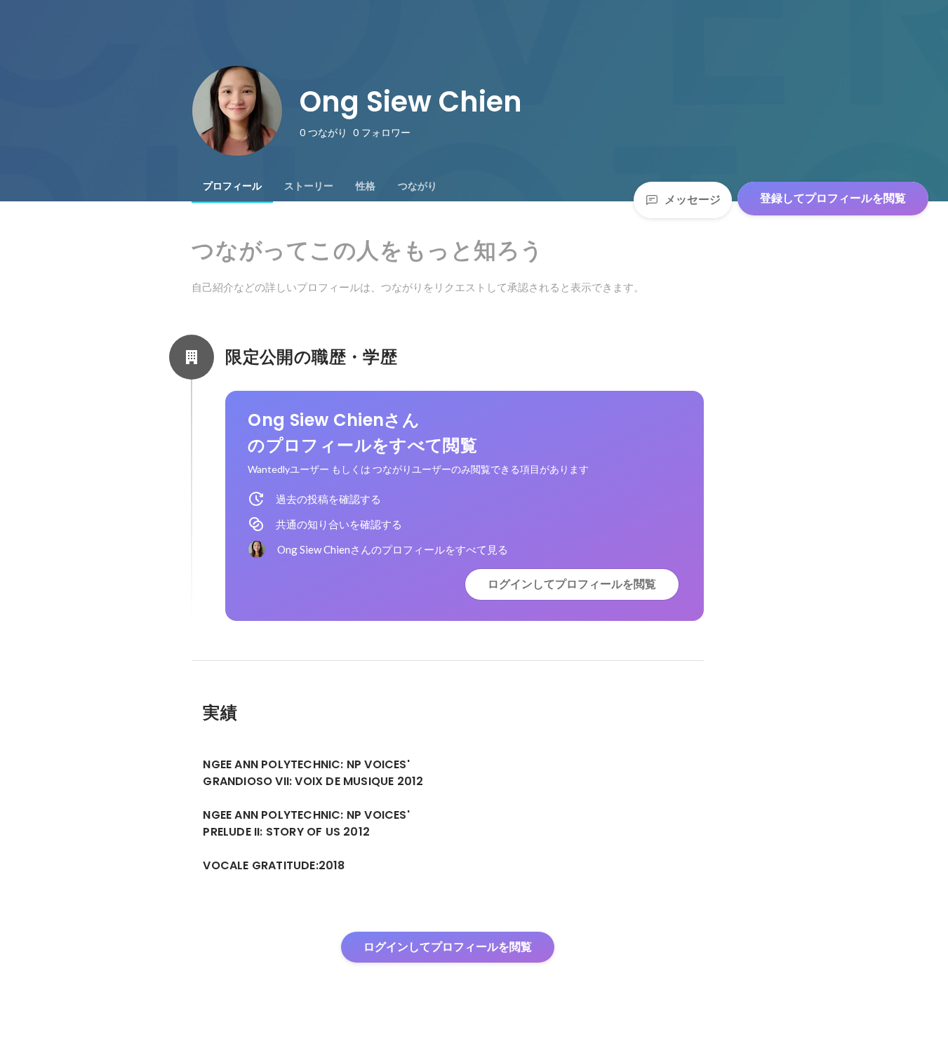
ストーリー (308, 186)
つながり (417, 186)
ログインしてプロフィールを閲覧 (572, 584)
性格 (365, 186)
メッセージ (693, 200)
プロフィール (232, 186)
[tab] (232, 186)
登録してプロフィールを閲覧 (833, 198)
